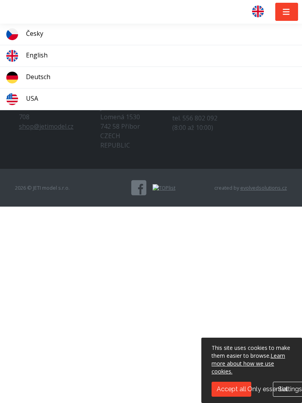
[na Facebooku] (138, 187)
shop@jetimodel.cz (46, 126)
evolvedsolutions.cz (263, 187)
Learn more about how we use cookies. (248, 363)
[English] (261, 12)
